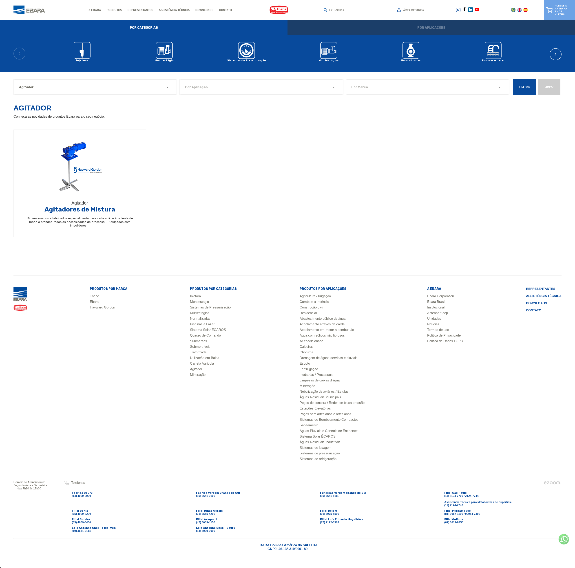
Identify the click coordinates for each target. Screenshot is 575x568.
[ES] (525, 11)
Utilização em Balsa (204, 358)
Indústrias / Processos (316, 374)
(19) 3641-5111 (329, 496)
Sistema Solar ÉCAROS (208, 330)
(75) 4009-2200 (81, 513)
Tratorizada (198, 352)
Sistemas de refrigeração (318, 459)
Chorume (306, 352)
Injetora (195, 296)
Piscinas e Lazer (202, 324)
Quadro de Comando (205, 335)
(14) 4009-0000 (81, 496)
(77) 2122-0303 (329, 522)
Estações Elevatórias (315, 408)
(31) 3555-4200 (205, 513)
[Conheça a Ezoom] (553, 484)
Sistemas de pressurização (320, 453)
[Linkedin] (470, 11)
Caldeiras (307, 346)
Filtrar (524, 86)
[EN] (519, 11)
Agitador (196, 369)
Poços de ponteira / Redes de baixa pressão (332, 403)
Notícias (433, 324)
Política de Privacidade (444, 335)
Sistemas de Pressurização (210, 307)
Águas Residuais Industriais (320, 442)
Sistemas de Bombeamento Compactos (329, 419)
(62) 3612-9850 (453, 522)
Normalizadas (200, 318)
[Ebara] (20, 301)
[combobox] (95, 87)
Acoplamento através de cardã (322, 324)
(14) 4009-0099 (205, 531)
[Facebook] (464, 10)
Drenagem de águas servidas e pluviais (329, 358)
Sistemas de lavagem (316, 447)
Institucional (436, 307)
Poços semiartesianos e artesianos (325, 414)
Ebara (94, 302)
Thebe (94, 296)
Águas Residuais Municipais (320, 397)
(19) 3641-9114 (81, 531)
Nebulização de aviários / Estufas (324, 391)
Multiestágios (199, 313)
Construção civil (311, 307)
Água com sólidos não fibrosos (322, 335)
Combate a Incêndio (314, 302)
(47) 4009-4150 (205, 522)
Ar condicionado (311, 341)
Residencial (308, 313)
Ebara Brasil (436, 302)
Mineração (198, 374)
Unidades (434, 318)
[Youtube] (477, 11)
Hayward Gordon (102, 307)
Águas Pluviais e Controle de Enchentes (329, 431)
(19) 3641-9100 (205, 496)
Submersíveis (200, 346)
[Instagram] (458, 11)
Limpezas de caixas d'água (320, 380)
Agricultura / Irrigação (315, 296)
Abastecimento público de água (322, 318)
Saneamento (309, 425)
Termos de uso (438, 330)
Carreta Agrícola (202, 363)
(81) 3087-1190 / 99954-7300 (462, 513)
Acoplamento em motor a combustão (327, 330)
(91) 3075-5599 (329, 513)
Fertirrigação (309, 369)
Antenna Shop (437, 313)
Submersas (198, 341)
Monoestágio (199, 302)
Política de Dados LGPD (445, 341)
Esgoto (305, 363)
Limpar (549, 86)
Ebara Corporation (440, 296)
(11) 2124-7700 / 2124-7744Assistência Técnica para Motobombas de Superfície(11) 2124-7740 (478, 500)
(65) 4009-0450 (81, 522)
